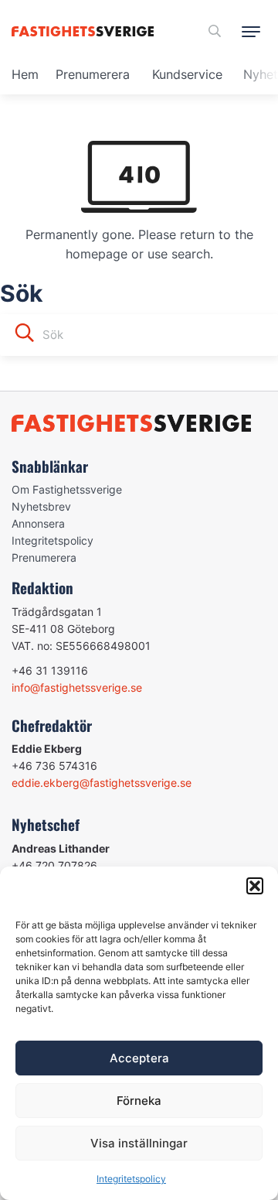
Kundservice (187, 74)
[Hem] (85, 31)
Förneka (139, 1100)
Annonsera (38, 523)
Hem (25, 74)
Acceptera (139, 1058)
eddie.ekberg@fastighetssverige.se (102, 782)
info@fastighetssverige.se (77, 687)
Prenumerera (93, 74)
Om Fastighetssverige (67, 489)
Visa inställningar (139, 1143)
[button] (255, 886)
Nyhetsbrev (41, 506)
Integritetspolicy (131, 1179)
